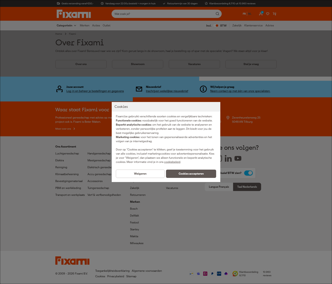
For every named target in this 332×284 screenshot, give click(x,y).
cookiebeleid (172, 161)
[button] (191, 174)
